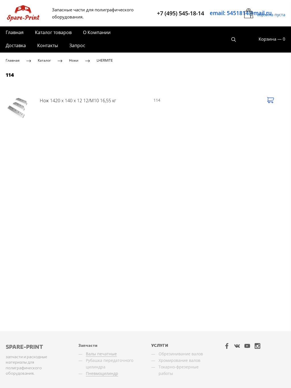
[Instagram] (257, 346)
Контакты (47, 45)
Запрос (77, 45)
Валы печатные (101, 353)
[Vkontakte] (237, 346)
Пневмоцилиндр (102, 373)
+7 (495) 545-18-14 (180, 13)
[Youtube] (247, 346)
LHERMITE (105, 60)
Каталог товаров (53, 32)
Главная (15, 32)
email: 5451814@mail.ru (241, 13)
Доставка (16, 45)
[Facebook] (227, 346)
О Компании (97, 32)
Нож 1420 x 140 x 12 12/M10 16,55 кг (78, 100)
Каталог (44, 60)
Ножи (73, 60)
